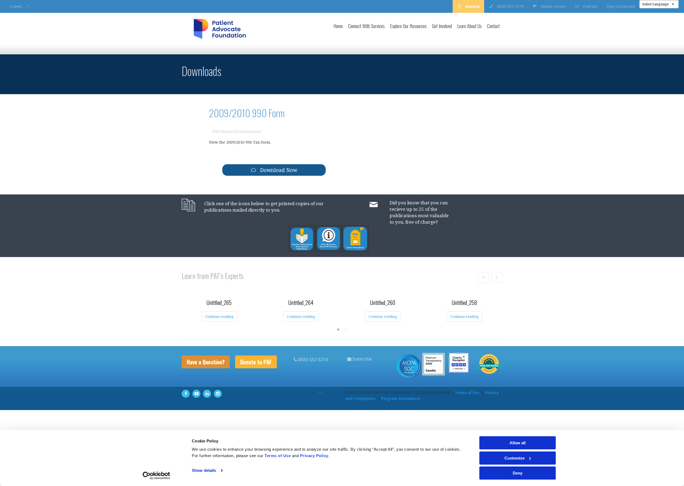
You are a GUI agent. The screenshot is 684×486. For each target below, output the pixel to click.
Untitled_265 (219, 302)
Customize (514, 458)
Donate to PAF (256, 362)
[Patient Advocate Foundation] (220, 28)
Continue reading (219, 317)
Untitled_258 (464, 302)
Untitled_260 (382, 302)
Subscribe (361, 359)
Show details (204, 470)
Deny (517, 473)
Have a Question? (206, 362)
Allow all (518, 443)
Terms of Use (467, 393)
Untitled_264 (300, 302)
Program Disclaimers (400, 398)
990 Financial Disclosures (236, 131)
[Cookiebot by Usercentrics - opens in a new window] (156, 476)
